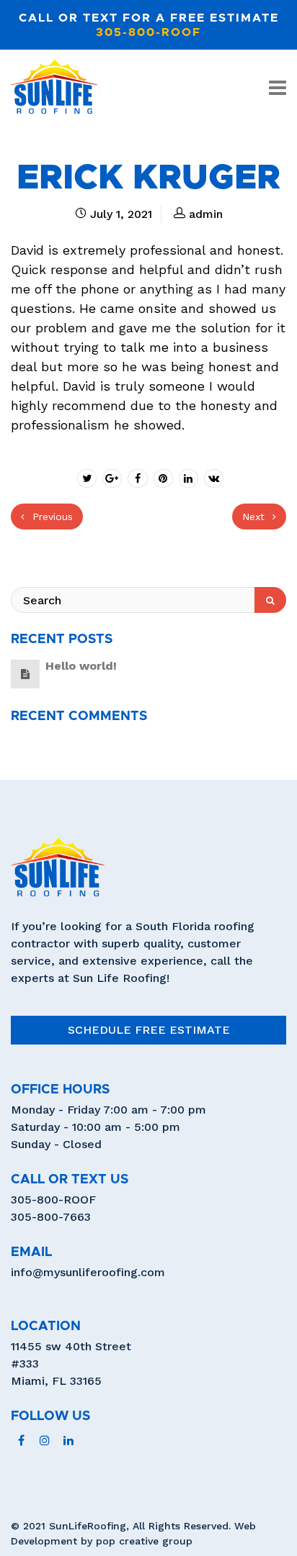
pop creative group (144, 1541)
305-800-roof (148, 32)
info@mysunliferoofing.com (88, 1272)
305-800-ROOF (53, 1199)
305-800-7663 (51, 1217)
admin (206, 214)
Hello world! (81, 666)
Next (255, 516)
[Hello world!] (25, 674)
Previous (51, 516)
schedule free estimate (149, 1030)
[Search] (270, 600)
